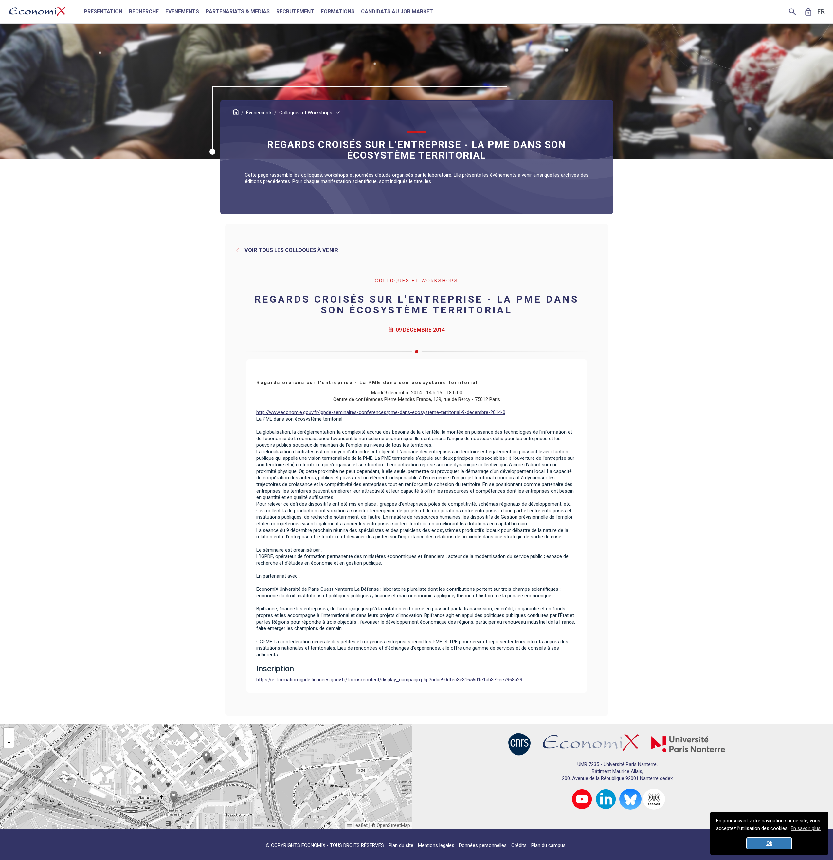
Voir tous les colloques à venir (286, 250)
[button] (206, 757)
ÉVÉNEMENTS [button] (182, 12)
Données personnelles (483, 845)
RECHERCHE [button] (144, 12)
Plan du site (401, 845)
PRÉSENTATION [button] (103, 12)
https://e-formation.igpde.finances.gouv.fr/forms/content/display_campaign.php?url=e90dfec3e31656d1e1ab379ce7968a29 (389, 679)
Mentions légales (436, 845)
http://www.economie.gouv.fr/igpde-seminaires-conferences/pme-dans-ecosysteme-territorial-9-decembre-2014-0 (380, 412)
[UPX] (688, 744)
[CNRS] (519, 744)
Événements (259, 113)
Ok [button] (769, 843)
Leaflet (360, 825)
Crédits (519, 845)
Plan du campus (548, 845)
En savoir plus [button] (806, 828)
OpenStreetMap (393, 825)
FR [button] (821, 11)
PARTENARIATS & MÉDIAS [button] (238, 12)
